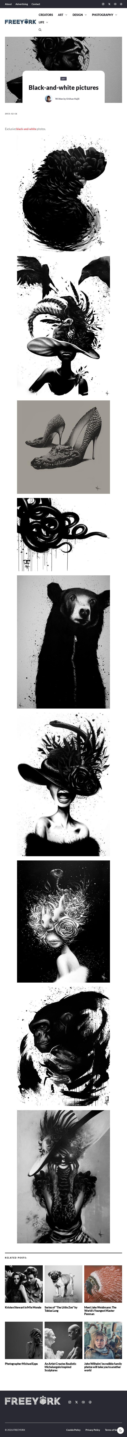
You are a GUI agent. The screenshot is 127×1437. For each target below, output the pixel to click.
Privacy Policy (92, 1429)
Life (41, 22)
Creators (46, 14)
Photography (102, 14)
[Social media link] (103, 4)
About (8, 4)
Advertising (21, 4)
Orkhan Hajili (72, 98)
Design (78, 14)
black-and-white (26, 129)
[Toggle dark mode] (120, 1430)
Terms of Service (113, 1429)
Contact (36, 4)
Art (60, 14)
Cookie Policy (73, 1429)
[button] (40, 30)
